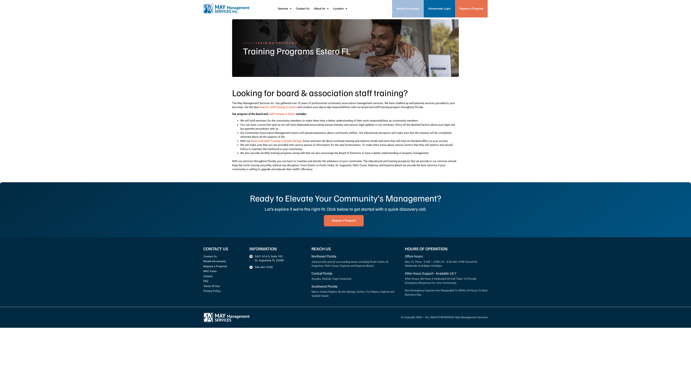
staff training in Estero (281, 114)
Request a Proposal (215, 266)
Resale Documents (214, 261)
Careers (208, 276)
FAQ (205, 281)
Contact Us (303, 8)
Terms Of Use (211, 286)
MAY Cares (210, 271)
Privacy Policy (211, 291)
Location (338, 8)
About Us (319, 8)
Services (283, 8)
